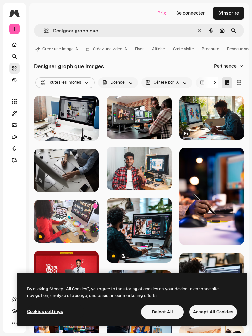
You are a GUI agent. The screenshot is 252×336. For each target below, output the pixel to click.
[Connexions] (14, 299)
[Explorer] (14, 80)
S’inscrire (228, 13)
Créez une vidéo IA (110, 49)
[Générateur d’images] (14, 125)
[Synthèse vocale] (14, 148)
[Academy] (14, 311)
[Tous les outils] (14, 101)
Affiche (158, 49)
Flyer (139, 49)
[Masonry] (227, 82)
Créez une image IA (60, 49)
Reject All (162, 312)
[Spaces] (14, 113)
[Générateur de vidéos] (14, 137)
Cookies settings (45, 311)
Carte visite (183, 49)
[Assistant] (14, 160)
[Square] (239, 82)
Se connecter (190, 13)
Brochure (210, 49)
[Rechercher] (14, 56)
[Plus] (14, 323)
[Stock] (14, 68)
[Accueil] (14, 44)
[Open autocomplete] (43, 30)
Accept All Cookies (213, 312)
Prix (162, 13)
